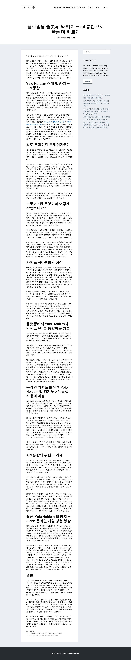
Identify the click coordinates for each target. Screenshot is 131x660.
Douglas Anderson (61, 37)
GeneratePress (74, 653)
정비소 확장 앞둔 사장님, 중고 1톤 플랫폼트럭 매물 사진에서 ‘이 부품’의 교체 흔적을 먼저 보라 (96, 111)
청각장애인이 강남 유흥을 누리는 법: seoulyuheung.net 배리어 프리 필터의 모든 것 (96, 103)
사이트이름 (28, 7)
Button (87, 81)
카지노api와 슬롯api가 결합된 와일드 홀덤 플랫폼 (43, 635)
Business (31, 631)
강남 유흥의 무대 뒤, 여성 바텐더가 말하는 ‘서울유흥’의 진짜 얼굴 (96, 96)
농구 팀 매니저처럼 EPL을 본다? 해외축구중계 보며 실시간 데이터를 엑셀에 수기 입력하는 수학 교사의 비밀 (96, 125)
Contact (105, 7)
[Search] (107, 52)
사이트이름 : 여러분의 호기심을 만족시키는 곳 (69, 7)
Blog (97, 7)
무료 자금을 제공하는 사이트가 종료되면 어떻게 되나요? (45, 633)
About (90, 7)
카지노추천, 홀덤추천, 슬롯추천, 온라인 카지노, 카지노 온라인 (48, 123)
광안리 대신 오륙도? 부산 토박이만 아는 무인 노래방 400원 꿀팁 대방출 (96, 118)
